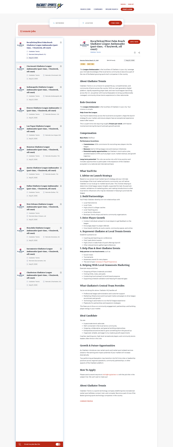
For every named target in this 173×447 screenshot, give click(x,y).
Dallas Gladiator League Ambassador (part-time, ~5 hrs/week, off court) (42, 187)
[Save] (61, 42)
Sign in (123, 4)
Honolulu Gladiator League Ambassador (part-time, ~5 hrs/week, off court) (42, 230)
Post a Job (127, 9)
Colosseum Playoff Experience (106, 262)
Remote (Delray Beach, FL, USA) (89, 60)
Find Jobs (115, 23)
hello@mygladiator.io (110, 374)
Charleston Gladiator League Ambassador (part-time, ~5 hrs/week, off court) (42, 275)
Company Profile (86, 401)
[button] (139, 53)
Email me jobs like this (32, 444)
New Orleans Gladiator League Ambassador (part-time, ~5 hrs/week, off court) (42, 207)
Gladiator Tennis (95, 52)
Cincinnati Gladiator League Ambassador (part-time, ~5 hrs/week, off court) (42, 69)
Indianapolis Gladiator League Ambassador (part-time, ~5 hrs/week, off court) (42, 90)
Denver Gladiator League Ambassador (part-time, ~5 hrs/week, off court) (43, 109)
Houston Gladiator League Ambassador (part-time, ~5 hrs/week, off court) (42, 149)
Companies (98, 9)
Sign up (131, 4)
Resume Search (112, 9)
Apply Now (134, 41)
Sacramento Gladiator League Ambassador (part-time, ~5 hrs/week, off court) (42, 251)
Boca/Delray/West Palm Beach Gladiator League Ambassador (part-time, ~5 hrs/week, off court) (42, 45)
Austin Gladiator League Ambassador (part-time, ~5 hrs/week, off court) (43, 169)
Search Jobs (85, 9)
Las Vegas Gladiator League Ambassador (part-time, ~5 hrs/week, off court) (42, 129)
